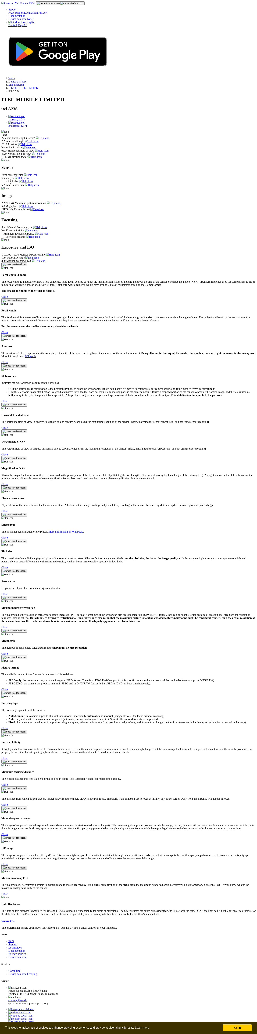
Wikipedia (30, 356)
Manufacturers (16, 84)
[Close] (14, 264)
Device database (20, 18)
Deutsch (12, 25)
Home (11, 78)
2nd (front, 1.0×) (17, 125)
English (30, 22)
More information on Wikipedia (65, 531)
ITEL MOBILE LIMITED (23, 87)
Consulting (14, 970)
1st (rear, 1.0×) (16, 119)
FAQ (11, 12)
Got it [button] (237, 1027)
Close (4, 296)
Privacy (42, 12)
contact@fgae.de (17, 1000)
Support (12, 9)
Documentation (16, 15)
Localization (31, 12)
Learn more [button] (142, 1027)
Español (22, 25)
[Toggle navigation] (60, 3)
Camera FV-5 (27, 3)
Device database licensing (22, 973)
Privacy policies (17, 953)
